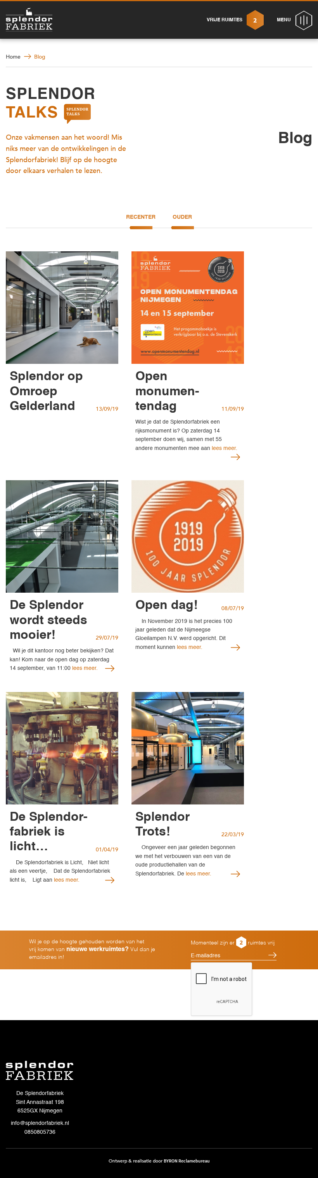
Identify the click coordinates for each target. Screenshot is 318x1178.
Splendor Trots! (162, 824)
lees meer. (84, 668)
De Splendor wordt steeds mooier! (48, 620)
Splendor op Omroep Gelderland (46, 391)
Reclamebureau (194, 1161)
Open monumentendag (167, 391)
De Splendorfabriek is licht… (49, 832)
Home (13, 57)
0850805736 (39, 1132)
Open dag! (166, 605)
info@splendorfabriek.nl (40, 1123)
